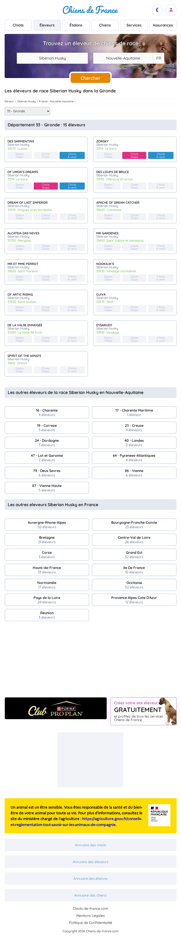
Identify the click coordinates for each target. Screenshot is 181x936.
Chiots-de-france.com (90, 908)
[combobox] (52, 58)
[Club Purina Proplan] (56, 708)
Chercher (90, 78)
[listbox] (158, 58)
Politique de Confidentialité (90, 922)
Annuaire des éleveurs (90, 862)
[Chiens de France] (90, 10)
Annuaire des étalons (91, 878)
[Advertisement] (91, 661)
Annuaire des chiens (90, 895)
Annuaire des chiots (90, 845)
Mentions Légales (90, 915)
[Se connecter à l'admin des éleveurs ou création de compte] (171, 10)
